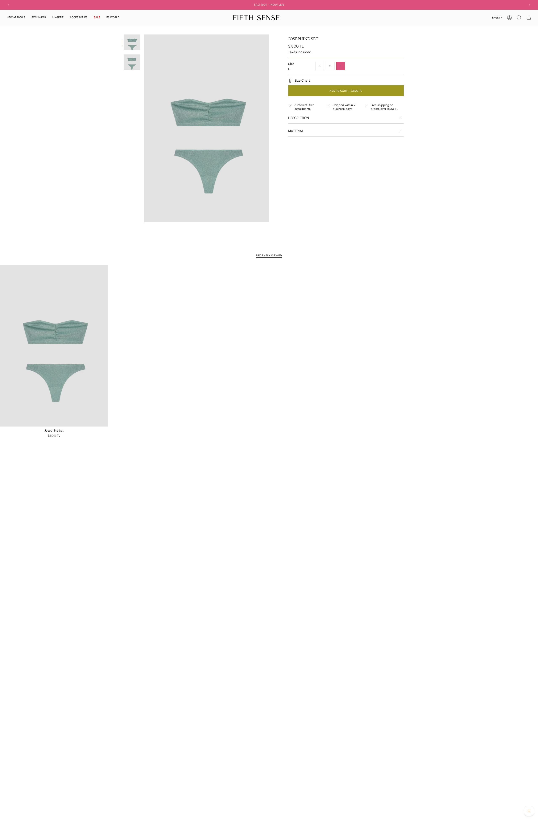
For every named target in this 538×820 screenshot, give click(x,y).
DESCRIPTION (298, 118)
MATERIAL (296, 131)
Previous (144, 128)
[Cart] (529, 17)
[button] (38, 18)
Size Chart (302, 80)
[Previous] (9, 5)
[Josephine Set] (54, 346)
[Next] (529, 5)
